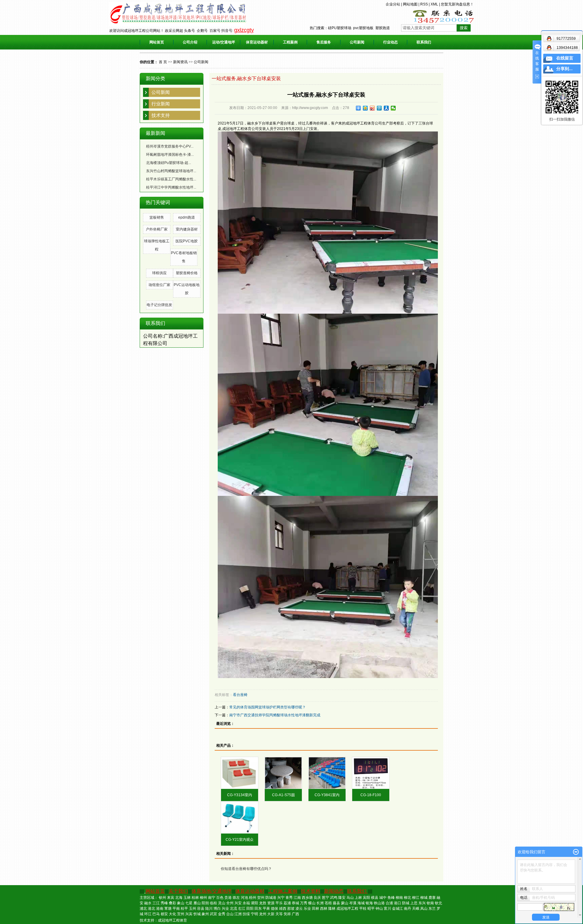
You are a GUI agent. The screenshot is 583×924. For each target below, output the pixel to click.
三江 (156, 903)
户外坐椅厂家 (157, 229)
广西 (295, 914)
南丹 (407, 908)
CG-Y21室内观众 (240, 839)
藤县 (336, 903)
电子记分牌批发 (159, 305)
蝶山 (311, 903)
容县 (200, 908)
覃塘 (168, 908)
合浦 (389, 903)
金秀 (221, 914)
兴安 (238, 903)
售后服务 (323, 42)
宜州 (180, 914)
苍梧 (328, 903)
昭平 (371, 908)
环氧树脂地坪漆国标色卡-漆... (170, 154)
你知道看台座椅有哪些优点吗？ (246, 869)
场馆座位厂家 (159, 285)
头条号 (189, 31)
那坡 (291, 908)
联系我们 (424, 42)
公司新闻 (357, 42)
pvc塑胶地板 (363, 28)
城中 (383, 897)
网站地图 (410, 4)
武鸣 (333, 897)
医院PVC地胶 (187, 241)
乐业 (307, 908)
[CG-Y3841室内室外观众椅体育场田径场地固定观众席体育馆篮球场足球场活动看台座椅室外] (327, 773)
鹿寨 (432, 897)
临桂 (213, 903)
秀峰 (164, 903)
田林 (315, 908)
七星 (189, 903)
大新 (270, 914)
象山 (180, 903)
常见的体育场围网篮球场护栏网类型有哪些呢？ (267, 707)
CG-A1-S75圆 (283, 795)
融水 (148, 903)
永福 (246, 903)
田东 (258, 908)
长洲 (320, 903)
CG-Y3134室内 (239, 795)
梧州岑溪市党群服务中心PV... (169, 146)
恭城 (295, 903)
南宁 (211, 897)
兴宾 (189, 914)
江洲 (238, 914)
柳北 (407, 897)
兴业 (225, 908)
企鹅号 (202, 31)
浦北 (143, 908)
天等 (279, 914)
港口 (397, 903)
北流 (233, 908)
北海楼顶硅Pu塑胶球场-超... (168, 163)
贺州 (260, 897)
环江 (148, 914)
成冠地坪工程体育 (172, 920)
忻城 (197, 914)
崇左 (236, 897)
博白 (217, 908)
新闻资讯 (180, 62)
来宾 (170, 897)
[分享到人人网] (386, 108)
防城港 (270, 897)
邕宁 (325, 897)
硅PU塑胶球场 (339, 28)
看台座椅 (240, 695)
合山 (230, 914)
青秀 (289, 897)
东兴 (422, 903)
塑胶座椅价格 (187, 273)
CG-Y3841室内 (327, 795)
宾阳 (366, 897)
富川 (387, 908)
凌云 (299, 908)
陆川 (209, 908)
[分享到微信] (393, 108)
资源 (270, 903)
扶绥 (246, 914)
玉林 (187, 897)
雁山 (197, 903)
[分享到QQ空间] (365, 108)
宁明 (254, 914)
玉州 (192, 908)
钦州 (162, 897)
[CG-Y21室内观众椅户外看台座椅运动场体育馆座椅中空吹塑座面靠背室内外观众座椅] (239, 818)
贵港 (228, 897)
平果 (266, 908)
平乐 (279, 903)
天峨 (415, 908)
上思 (414, 903)
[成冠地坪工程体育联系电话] (443, 16)
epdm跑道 (186, 217)
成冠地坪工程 (347, 908)
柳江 (415, 897)
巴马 (156, 914)
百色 (219, 897)
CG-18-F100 (370, 795)
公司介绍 (190, 42)
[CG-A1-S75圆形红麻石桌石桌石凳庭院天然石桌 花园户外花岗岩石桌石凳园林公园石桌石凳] (283, 773)
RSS (424, 4)
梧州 (252, 897)
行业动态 (390, 42)
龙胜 (262, 903)
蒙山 (344, 903)
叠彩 (172, 903)
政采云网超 (174, 31)
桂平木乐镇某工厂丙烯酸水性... (171, 179)
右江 (241, 908)
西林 (323, 908)
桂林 (195, 897)
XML (434, 4)
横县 (374, 897)
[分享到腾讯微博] (379, 108)
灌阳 (254, 903)
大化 (172, 914)
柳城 (424, 897)
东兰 (432, 908)
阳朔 (205, 903)
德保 (274, 908)
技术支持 (161, 115)
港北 (151, 908)
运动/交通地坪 (223, 42)
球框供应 (159, 273)
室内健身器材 (187, 229)
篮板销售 (156, 217)
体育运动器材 (257, 42)
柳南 (399, 897)
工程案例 (290, 42)
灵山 (221, 903)
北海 (178, 897)
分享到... (564, 68)
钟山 (379, 908)
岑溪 (352, 903)
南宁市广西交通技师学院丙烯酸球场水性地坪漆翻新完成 (274, 715)
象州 (205, 914)
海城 (361, 903)
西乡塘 (307, 897)
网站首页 (156, 42)
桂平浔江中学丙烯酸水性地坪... (171, 187)
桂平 (184, 908)
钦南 (430, 903)
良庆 (317, 897)
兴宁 (281, 897)
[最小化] (576, 852)
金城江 (397, 908)
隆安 (342, 897)
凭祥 (287, 914)
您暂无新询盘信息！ (457, 4)
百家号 (215, 31)
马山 (350, 897)
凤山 (424, 908)
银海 (369, 903)
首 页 (163, 62)
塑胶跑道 (382, 28)
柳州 (203, 897)
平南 (176, 908)
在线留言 (564, 58)
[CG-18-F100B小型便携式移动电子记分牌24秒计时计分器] (370, 773)
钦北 (438, 903)
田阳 (250, 908)
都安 (164, 914)
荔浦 (287, 903)
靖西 (282, 908)
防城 (405, 903)
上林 (358, 897)
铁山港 (379, 903)
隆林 (332, 908)
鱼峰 (391, 897)
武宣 (213, 914)
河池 (244, 897)
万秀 (303, 903)
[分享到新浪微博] (372, 108)
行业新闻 (161, 103)
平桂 (363, 908)
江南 (297, 897)
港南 (159, 908)
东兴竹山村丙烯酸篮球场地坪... (171, 171)
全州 (230, 903)
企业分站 (393, 4)
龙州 (262, 914)
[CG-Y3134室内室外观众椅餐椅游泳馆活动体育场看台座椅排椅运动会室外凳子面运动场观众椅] (239, 773)
